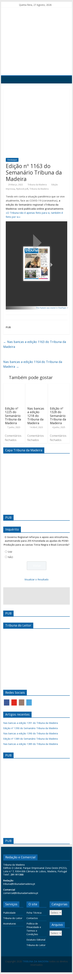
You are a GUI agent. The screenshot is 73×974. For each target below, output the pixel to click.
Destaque (12, 159)
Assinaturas (9, 923)
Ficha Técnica (33, 912)
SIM (10, 551)
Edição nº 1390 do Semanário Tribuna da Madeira (30, 728)
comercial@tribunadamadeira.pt (20, 893)
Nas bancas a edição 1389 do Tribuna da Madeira (30, 744)
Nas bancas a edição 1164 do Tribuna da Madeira (32, 364)
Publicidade (9, 912)
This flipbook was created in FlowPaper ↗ (52, 308)
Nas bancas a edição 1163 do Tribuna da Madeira (34, 344)
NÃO (10, 557)
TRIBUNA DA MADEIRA (36, 961)
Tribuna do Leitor (12, 918)
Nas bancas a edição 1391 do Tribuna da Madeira (30, 723)
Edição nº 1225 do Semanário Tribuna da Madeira (13, 415)
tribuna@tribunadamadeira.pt (19, 883)
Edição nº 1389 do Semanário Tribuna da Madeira (30, 738)
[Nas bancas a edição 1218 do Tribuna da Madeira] (36, 385)
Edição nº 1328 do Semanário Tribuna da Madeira (58, 415)
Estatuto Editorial (35, 939)
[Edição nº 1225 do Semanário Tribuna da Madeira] (14, 385)
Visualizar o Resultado (36, 579)
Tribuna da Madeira (37, 184)
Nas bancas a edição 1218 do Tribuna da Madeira (35, 415)
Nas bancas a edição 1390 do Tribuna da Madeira (30, 733)
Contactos (32, 918)
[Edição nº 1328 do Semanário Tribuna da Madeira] (59, 385)
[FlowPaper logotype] (9, 306)
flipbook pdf (22, 188)
